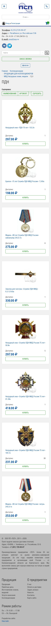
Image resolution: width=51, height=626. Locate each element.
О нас (25, 17)
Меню (26, 65)
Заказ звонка (25, 59)
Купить (25, 144)
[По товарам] (42, 53)
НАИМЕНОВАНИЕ (9, 93)
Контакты (31, 595)
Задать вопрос (32, 590)
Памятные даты (8, 587)
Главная (5, 71)
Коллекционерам (16, 71)
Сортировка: (7, 89)
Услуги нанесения (8, 595)
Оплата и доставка (34, 587)
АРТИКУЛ (23, 93)
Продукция (6, 584)
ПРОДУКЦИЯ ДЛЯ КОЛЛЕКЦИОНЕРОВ (18, 73)
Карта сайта (31, 598)
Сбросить (37, 93)
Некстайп (5, 621)
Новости (30, 592)
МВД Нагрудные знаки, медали (16, 76)
